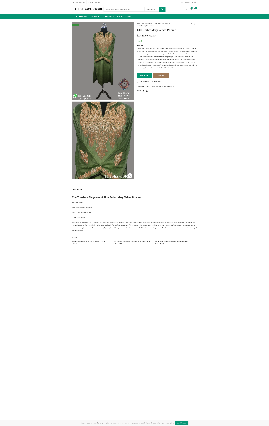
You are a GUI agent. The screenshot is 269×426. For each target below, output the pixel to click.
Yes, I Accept (181, 423)
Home (138, 23)
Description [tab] (77, 189)
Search (162, 9)
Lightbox (129, 175)
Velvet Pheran (166, 23)
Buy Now (161, 75)
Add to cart (144, 75)
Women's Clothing (150, 23)
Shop (143, 23)
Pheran (158, 23)
